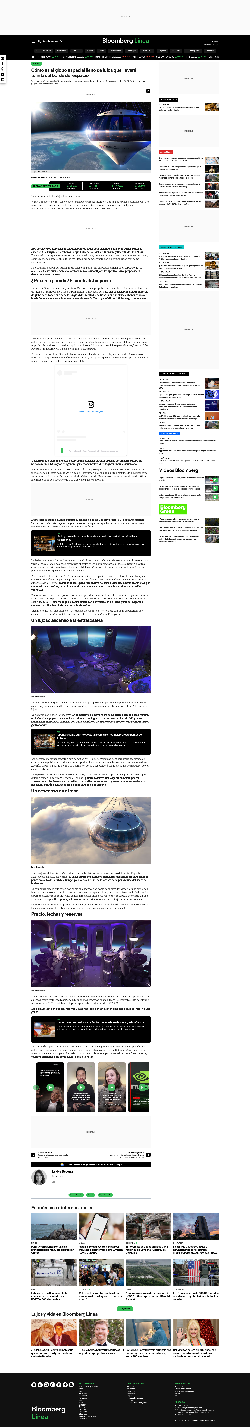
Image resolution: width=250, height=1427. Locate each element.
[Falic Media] (203, 45)
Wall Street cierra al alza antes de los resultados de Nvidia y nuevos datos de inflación (101, 1296)
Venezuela (83, 1398)
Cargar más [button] (125, 1308)
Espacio (90, 1195)
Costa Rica (83, 1412)
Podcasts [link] (176, 51)
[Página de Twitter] (40, 1384)
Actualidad (131, 1393)
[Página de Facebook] (33, 1384)
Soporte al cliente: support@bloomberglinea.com (193, 1412)
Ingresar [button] (215, 41)
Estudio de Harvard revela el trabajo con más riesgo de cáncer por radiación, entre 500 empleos (148, 1353)
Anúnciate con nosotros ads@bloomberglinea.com (194, 1410)
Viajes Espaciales (105, 1195)
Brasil (81, 1389)
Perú (81, 1402)
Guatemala (83, 1418)
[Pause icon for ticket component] (33, 57)
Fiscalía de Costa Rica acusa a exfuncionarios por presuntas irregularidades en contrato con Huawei (195, 1249)
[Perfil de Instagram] (52, 1384)
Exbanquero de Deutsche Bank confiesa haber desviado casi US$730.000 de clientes (49, 1296)
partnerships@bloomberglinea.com (188, 1408)
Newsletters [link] (61, 51)
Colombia (83, 1396)
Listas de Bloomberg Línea (137, 1402)
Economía (131, 1387)
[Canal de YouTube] (46, 1384)
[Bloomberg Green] (189, 509)
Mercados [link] (76, 51)
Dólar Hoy (131, 1391)
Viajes (36, 64)
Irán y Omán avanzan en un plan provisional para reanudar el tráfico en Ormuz (52, 1249)
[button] (148, 91)
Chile (81, 1400)
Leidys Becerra (40, 177)
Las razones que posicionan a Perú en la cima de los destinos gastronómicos (101, 1022)
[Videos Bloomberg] (189, 470)
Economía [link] (210, 51)
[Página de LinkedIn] (58, 1384)
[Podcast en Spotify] (71, 1384)
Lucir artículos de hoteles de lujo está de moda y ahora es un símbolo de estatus (127, 1156)
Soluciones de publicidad (184, 1415)
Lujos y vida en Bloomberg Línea (64, 1314)
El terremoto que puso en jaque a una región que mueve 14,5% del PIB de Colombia (147, 1249)
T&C (176, 1396)
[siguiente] (148, 1155)
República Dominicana (87, 1416)
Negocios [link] (162, 51)
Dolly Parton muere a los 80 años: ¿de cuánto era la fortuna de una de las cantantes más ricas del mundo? (194, 1353)
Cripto (129, 1396)
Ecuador (82, 1405)
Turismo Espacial (76, 1195)
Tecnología (179, 1393)
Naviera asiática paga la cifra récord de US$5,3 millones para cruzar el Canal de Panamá (148, 1296)
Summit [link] (90, 51)
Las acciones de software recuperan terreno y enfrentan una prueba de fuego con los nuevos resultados (178, 406)
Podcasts (130, 1400)
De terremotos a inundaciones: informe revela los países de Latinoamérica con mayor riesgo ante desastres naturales (179, 539)
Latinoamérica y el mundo (88, 1387)
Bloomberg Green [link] (193, 51)
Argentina (83, 1393)
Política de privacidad (183, 1389)
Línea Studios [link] (147, 51)
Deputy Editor (58, 1176)
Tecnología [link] (131, 51)
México (82, 1391)
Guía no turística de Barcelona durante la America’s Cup (53, 1156)
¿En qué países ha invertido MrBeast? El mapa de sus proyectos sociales (101, 1351)
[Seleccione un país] (61, 41)
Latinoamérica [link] (115, 51)
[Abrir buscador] (39, 41)
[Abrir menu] (33, 41)
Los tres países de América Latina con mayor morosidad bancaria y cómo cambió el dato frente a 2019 (179, 385)
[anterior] (33, 1155)
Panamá (82, 1407)
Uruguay (82, 1409)
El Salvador (83, 1414)
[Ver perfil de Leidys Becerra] (41, 1177)
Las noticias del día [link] (43, 51)
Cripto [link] (101, 51)
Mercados (131, 1389)
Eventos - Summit (181, 1405)
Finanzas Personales (135, 1398)
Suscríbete (179, 1387)
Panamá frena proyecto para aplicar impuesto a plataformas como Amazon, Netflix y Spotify (101, 1249)
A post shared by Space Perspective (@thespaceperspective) (94, 451)
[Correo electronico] (54, 1181)
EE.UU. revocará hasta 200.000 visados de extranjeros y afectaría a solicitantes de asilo (196, 1296)
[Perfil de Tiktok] (65, 1384)
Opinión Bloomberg (169, 433)
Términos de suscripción (184, 1391)
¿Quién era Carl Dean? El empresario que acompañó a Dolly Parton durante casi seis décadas (52, 1353)
